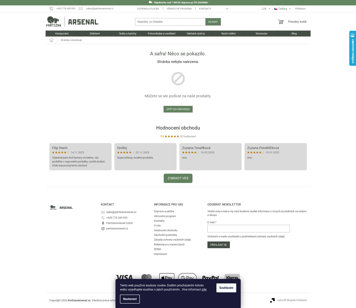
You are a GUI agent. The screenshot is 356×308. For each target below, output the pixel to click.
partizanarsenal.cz (117, 228)
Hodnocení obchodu (178, 128)
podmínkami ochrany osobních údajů (263, 236)
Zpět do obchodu (178, 109)
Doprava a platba (148, 8)
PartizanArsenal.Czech (119, 223)
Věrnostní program (179, 8)
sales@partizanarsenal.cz (121, 212)
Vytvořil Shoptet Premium (292, 300)
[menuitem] (62, 34)
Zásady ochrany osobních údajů (172, 239)
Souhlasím (226, 288)
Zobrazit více (178, 178)
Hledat (213, 21)
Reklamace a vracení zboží (169, 244)
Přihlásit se (218, 244)
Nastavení (130, 299)
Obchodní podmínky (165, 234)
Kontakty (205, 8)
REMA (157, 249)
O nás (157, 225)
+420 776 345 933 (116, 217)
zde (204, 289)
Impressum (160, 253)
